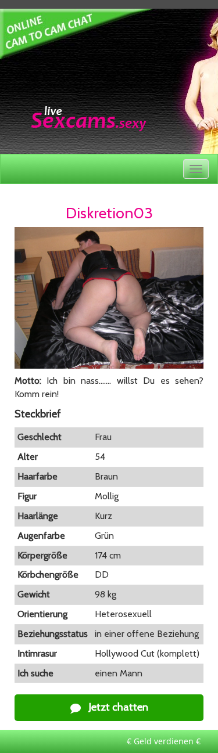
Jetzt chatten (117, 707)
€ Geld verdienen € (164, 741)
